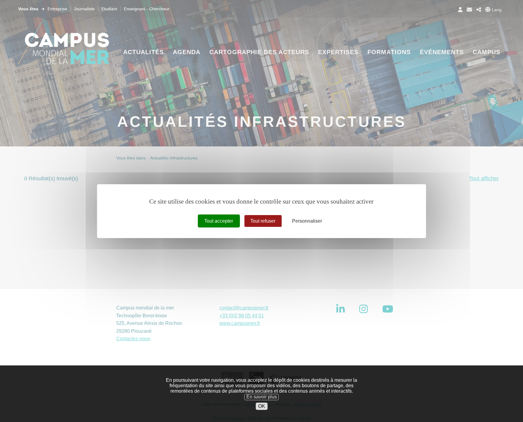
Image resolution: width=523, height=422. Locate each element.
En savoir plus (261, 396)
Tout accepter (218, 220)
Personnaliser (307, 220)
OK (261, 406)
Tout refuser (262, 220)
